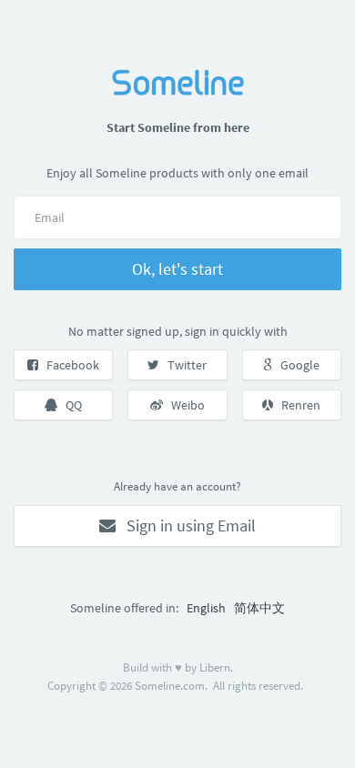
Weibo (184, 405)
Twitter (183, 365)
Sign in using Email (186, 525)
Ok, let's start (177, 268)
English (206, 608)
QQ (69, 405)
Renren (296, 405)
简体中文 (259, 608)
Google (296, 365)
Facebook (68, 365)
